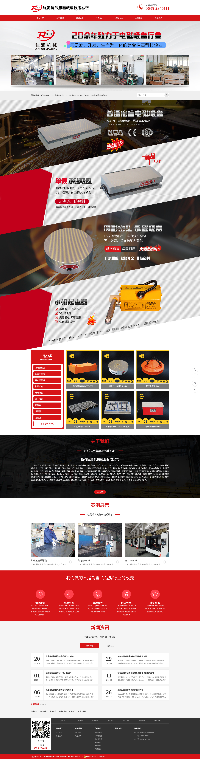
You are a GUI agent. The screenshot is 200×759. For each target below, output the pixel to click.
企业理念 (59, 736)
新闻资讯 (78, 728)
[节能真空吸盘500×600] (82, 407)
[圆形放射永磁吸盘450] (117, 366)
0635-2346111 (195, 370)
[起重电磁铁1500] (152, 366)
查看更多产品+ (47, 423)
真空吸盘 (39, 398)
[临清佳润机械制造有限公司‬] (60, 7)
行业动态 (110, 645)
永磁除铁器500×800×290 (82, 386)
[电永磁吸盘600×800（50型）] (117, 407)
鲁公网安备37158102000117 (95, 756)
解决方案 (119, 18)
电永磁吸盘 (40, 380)
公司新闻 (89, 645)
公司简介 (59, 732)
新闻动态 (79, 18)
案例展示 (138, 18)
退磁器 (38, 411)
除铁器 (38, 405)
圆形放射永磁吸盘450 (99, 95)
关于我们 (60, 18)
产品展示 (98, 728)
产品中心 (99, 18)
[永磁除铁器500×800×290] (82, 366)
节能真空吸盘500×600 (83, 426)
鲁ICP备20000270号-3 (75, 756)
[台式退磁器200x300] (152, 407)
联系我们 (158, 18)
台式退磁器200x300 (152, 426)
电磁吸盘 (39, 392)
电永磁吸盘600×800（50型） (79, 95)
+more (100, 492)
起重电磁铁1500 (61, 95)
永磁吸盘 (39, 386)
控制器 (38, 417)
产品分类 (46, 357)
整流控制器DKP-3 (47, 95)
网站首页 (40, 18)
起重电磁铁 (40, 373)
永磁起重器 (40, 367)
